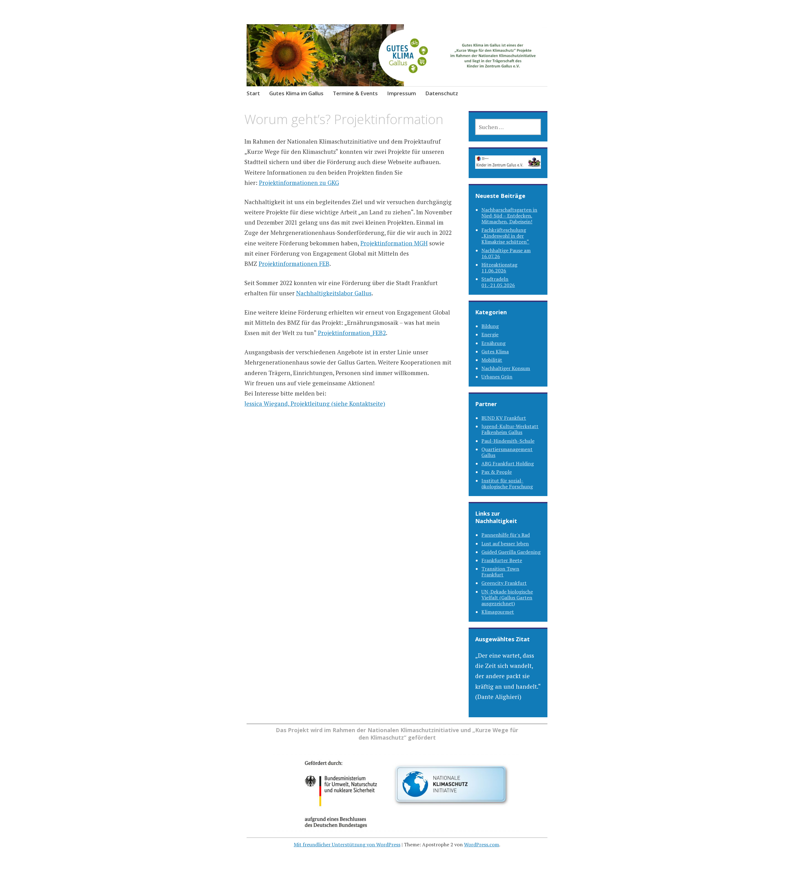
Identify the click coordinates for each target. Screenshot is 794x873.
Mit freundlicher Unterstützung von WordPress (347, 844)
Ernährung (493, 343)
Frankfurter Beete (501, 560)
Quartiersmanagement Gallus (507, 452)
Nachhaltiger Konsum (505, 368)
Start (253, 93)
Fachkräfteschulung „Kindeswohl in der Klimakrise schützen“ (505, 235)
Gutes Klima (495, 351)
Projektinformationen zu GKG (299, 182)
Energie (489, 334)
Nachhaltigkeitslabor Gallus (334, 293)
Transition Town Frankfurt (500, 571)
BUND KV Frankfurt (503, 417)
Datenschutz (441, 93)
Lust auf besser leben (505, 543)
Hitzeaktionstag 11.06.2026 (499, 267)
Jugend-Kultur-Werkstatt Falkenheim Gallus (509, 429)
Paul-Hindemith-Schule (507, 440)
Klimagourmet (497, 611)
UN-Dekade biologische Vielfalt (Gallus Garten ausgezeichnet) (507, 597)
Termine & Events (355, 93)
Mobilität (491, 359)
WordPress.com (481, 844)
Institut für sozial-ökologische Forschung (507, 483)
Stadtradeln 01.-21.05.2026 (498, 281)
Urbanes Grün (496, 376)
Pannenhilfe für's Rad (505, 534)
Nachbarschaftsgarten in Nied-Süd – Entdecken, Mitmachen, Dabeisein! (509, 215)
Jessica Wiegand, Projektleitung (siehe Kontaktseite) (314, 403)
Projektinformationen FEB (294, 263)
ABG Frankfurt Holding (507, 463)
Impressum (401, 93)
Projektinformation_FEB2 (352, 333)
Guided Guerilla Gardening (511, 551)
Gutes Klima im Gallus (296, 93)
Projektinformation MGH (394, 243)
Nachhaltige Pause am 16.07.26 (506, 253)
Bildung (490, 326)
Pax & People (496, 471)
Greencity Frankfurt (504, 583)
